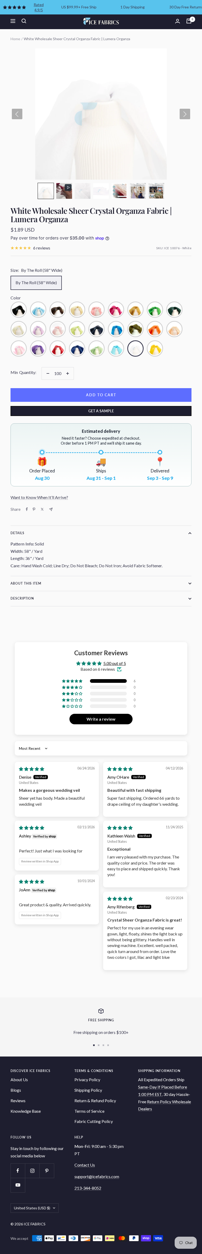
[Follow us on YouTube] (18, 1185)
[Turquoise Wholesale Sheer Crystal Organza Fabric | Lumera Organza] (116, 348)
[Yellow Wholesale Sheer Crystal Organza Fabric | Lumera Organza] (155, 348)
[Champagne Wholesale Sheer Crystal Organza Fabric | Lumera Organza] (77, 309)
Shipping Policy (88, 1090)
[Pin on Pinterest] (34, 509)
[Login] (177, 21)
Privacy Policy (87, 1079)
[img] (31, 768)
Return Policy (159, 1101)
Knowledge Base (26, 1111)
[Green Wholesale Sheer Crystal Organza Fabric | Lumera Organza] (155, 309)
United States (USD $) (32, 1208)
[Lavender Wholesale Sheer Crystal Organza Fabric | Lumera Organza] (38, 329)
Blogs (16, 1090)
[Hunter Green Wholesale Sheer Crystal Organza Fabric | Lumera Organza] (174, 309)
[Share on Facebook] (27, 509)
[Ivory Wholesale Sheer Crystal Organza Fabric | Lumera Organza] (19, 329)
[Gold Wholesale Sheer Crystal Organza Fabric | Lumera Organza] (135, 309)
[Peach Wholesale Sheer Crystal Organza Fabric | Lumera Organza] (174, 329)
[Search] (24, 21)
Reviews (18, 1100)
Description (22, 598)
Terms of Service (89, 1111)
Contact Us (84, 1164)
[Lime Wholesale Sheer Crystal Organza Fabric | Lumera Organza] (77, 329)
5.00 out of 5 (114, 663)
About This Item (26, 583)
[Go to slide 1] (94, 1045)
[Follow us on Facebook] (18, 1170)
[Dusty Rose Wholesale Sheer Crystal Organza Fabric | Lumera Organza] (96, 309)
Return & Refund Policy (95, 1100)
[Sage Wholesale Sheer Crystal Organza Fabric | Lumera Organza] (96, 348)
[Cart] (188, 21)
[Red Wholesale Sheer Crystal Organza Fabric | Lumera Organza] (57, 348)
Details (17, 533)
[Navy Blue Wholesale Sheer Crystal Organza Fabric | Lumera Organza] (96, 329)
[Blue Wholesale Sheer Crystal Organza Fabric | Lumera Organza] (38, 309)
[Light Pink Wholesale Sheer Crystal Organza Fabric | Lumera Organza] (57, 329)
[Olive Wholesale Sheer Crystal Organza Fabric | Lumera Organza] (135, 329)
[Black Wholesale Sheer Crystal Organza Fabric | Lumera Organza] (19, 309)
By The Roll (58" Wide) (36, 282)
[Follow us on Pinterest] (46, 1170)
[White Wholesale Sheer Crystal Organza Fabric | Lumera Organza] (135, 348)
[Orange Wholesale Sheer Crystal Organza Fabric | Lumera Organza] (155, 329)
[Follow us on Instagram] (32, 1170)
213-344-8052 (87, 1187)
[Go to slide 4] (108, 1045)
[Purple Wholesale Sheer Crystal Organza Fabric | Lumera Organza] (38, 348)
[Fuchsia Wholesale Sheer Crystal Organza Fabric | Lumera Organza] (116, 309)
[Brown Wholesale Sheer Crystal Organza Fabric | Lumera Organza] (57, 309)
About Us (19, 1079)
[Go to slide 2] (98, 1045)
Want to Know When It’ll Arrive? (39, 497)
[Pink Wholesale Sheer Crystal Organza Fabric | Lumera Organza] (19, 348)
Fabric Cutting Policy (93, 1121)
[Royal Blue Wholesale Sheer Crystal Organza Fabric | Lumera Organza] (77, 348)
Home (15, 39)
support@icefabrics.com (96, 1176)
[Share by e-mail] (51, 509)
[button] (46, 191)
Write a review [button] (101, 718)
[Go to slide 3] (103, 1045)
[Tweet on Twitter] (42, 509)
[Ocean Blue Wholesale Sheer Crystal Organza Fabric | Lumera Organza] (116, 329)
